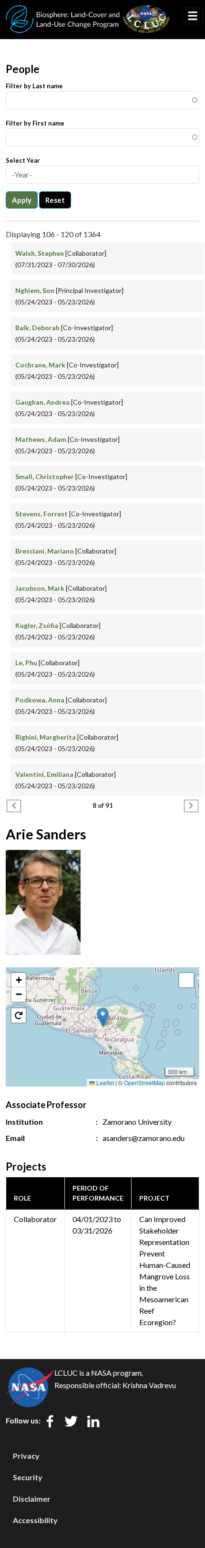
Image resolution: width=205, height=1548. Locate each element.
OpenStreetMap (144, 1082)
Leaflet (104, 1082)
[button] (103, 1017)
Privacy (26, 1455)
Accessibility (35, 1520)
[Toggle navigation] (193, 15)
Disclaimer (32, 1498)
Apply (21, 200)
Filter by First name (35, 123)
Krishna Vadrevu (149, 1385)
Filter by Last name (34, 86)
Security (27, 1477)
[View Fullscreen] (186, 980)
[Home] (88, 11)
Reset (55, 200)
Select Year (23, 160)
